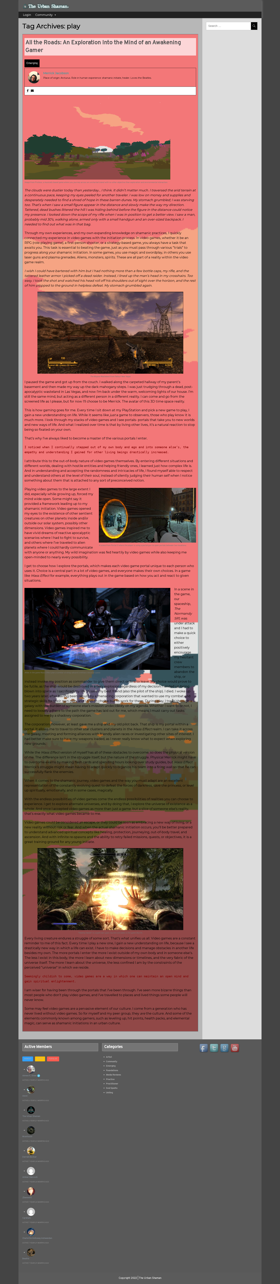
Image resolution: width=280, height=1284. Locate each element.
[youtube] (235, 1048)
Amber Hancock (30, 1177)
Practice (110, 1079)
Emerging (32, 63)
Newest (27, 1059)
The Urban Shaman (31, 1116)
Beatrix (25, 1258)
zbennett (27, 1197)
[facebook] (204, 1048)
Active (40, 1059)
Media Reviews (113, 1075)
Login (27, 15)
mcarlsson (27, 1136)
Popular (53, 1059)
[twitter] (214, 1048)
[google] (225, 1048)
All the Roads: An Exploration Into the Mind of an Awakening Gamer (103, 46)
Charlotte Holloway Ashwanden (37, 1238)
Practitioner (112, 1083)
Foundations (112, 1070)
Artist (109, 1057)
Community (44, 15)
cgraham (26, 1218)
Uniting (109, 1092)
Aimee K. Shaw (29, 1075)
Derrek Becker (29, 1157)
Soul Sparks (111, 1088)
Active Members (38, 1047)
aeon (25, 1096)
